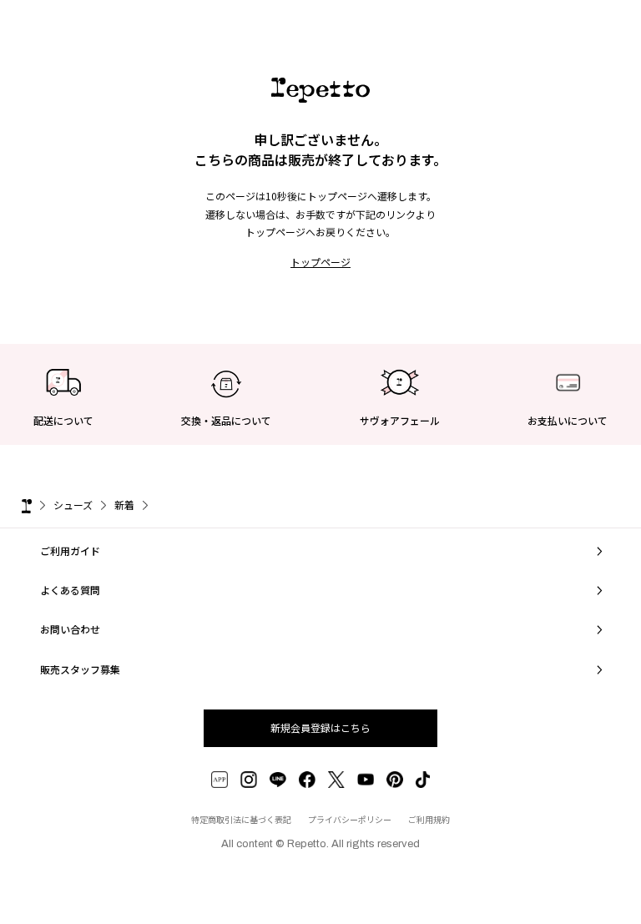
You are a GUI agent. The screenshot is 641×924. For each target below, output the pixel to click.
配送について (63, 420)
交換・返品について (226, 420)
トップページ (320, 262)
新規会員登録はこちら (320, 727)
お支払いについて (567, 420)
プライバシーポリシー (349, 819)
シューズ (73, 504)
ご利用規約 (429, 819)
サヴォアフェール (400, 420)
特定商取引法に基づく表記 (241, 819)
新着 (124, 504)
